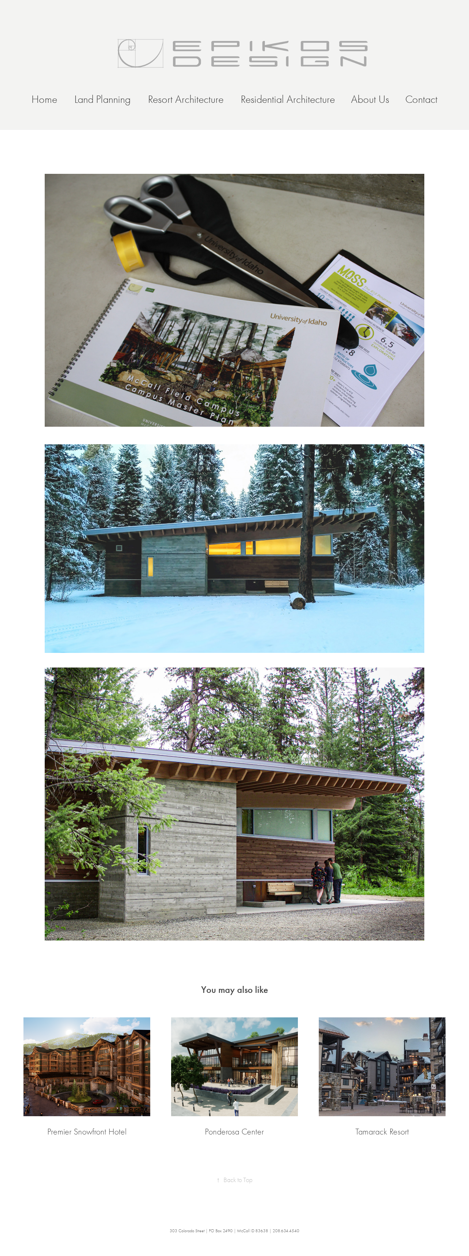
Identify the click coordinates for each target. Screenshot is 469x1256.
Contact (421, 99)
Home (44, 99)
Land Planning (102, 99)
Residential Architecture (288, 99)
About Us (370, 99)
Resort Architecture (186, 99)
